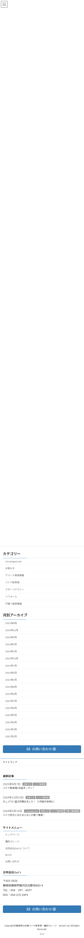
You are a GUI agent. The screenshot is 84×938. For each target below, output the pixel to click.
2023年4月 (11, 686)
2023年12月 (11, 658)
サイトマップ (10, 762)
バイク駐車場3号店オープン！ (19, 788)
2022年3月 (11, 729)
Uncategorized (13, 561)
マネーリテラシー (14, 589)
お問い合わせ (12, 861)
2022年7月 (11, 700)
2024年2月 (11, 644)
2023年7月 (11, 665)
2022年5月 (11, 715)
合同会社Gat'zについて (17, 848)
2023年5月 (11, 679)
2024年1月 (11, 651)
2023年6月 (11, 672)
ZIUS (42, 934)
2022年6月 (11, 708)
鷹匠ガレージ (12, 841)
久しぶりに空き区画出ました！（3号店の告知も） (29, 801)
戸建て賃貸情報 (13, 603)
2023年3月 (11, 693)
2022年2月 (11, 736)
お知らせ (10, 568)
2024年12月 (11, 630)
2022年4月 (11, 722)
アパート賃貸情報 (14, 575)
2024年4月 (11, 637)
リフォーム (11, 596)
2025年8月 (11, 622)
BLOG (8, 854)
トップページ (12, 834)
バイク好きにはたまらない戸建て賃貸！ (24, 814)
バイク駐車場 (12, 582)
